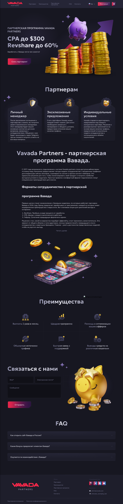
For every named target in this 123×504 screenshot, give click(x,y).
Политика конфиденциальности (36, 501)
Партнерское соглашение (15, 501)
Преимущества (43, 4)
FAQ (70, 4)
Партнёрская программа (55, 3)
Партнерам (32, 4)
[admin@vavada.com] (90, 491)
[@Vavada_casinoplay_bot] (90, 493)
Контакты (78, 4)
